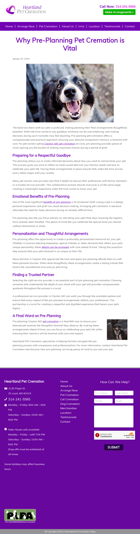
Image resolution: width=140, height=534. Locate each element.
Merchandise (68, 408)
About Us (66, 386)
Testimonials (68, 417)
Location (65, 412)
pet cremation (51, 321)
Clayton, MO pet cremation (59, 143)
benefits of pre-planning (57, 202)
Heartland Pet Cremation (26, 11)
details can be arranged (55, 247)
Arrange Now (69, 390)
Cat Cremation (69, 399)
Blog (93, 531)
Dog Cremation (70, 403)
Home (64, 381)
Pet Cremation (69, 395)
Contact (65, 421)
